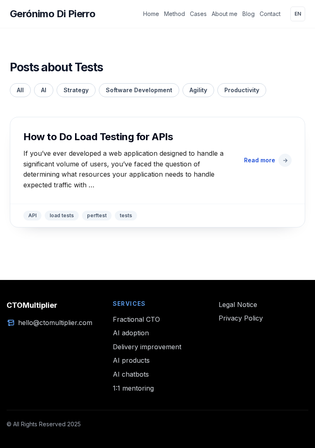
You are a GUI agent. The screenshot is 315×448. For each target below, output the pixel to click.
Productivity (241, 89)
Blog (248, 13)
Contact (270, 13)
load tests (62, 215)
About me (224, 13)
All (20, 89)
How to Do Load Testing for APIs (98, 137)
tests (126, 215)
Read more (266, 160)
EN (297, 14)
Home (151, 13)
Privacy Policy (241, 318)
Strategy (76, 89)
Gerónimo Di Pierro (52, 14)
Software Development (139, 89)
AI (43, 89)
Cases (198, 13)
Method (174, 13)
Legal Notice (238, 304)
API (32, 215)
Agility (198, 89)
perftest (97, 215)
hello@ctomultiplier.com (55, 322)
